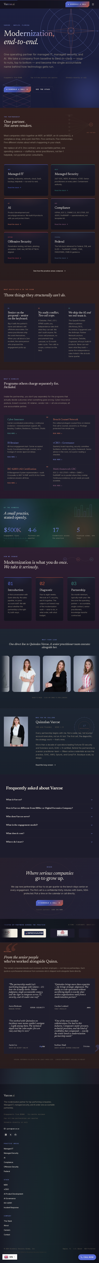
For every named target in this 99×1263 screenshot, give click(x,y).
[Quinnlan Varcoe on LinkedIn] (16, 731)
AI (4, 1158)
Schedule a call (78, 4)
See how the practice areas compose (48, 271)
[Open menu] (93, 4)
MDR (6, 1185)
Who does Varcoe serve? (18, 817)
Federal (7, 1171)
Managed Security (11, 1153)
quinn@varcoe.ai (13, 1129)
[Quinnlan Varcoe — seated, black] (36, 674)
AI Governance (10, 1198)
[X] (11, 1135)
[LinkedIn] (6, 1135)
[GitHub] (15, 1135)
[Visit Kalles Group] (22, 933)
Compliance (8, 1162)
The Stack (8, 1221)
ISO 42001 (8, 1203)
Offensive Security (11, 1167)
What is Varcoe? (14, 800)
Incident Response (11, 1207)
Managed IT (8, 1149)
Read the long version (44, 765)
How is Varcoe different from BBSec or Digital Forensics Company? (39, 808)
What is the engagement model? (22, 825)
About (6, 1225)
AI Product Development (13, 1194)
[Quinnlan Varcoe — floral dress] (67, 674)
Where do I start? (15, 842)
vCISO (6, 1189)
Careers (7, 1230)
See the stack (43, 89)
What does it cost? (15, 833)
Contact (7, 1235)
